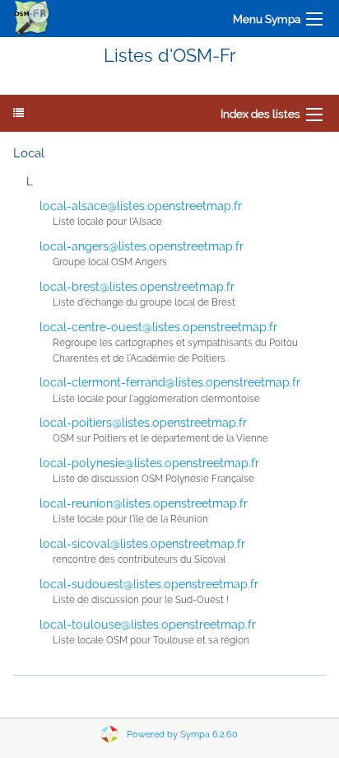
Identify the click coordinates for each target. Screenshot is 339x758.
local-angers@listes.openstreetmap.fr (141, 246)
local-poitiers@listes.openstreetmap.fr (143, 422)
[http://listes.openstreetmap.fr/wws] (32, 18)
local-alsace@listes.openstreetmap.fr (140, 206)
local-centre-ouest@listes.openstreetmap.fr (158, 327)
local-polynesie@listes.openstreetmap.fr (149, 463)
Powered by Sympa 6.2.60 (182, 734)
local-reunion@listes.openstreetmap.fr (143, 503)
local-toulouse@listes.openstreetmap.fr (147, 624)
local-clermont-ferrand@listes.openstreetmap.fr (169, 382)
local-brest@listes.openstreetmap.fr (137, 286)
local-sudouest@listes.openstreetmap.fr (148, 584)
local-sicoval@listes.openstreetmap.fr (142, 543)
